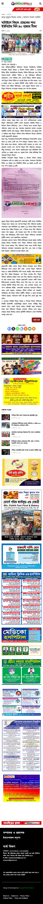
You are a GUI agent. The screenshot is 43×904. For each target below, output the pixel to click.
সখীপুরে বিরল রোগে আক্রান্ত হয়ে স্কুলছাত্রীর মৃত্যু (24, 415)
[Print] (25, 329)
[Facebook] (9, 329)
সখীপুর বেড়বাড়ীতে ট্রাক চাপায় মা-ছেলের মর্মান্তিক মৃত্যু (26, 450)
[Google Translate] (21, 329)
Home (3, 14)
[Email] (30, 329)
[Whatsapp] (17, 329)
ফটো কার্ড (36, 320)
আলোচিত (9, 14)
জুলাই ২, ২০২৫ (6, 31)
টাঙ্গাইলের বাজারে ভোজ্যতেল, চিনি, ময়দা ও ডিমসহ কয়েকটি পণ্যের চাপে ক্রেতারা (25, 442)
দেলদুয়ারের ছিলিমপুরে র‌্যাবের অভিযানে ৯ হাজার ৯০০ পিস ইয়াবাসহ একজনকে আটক (26, 424)
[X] (13, 329)
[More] (34, 329)
